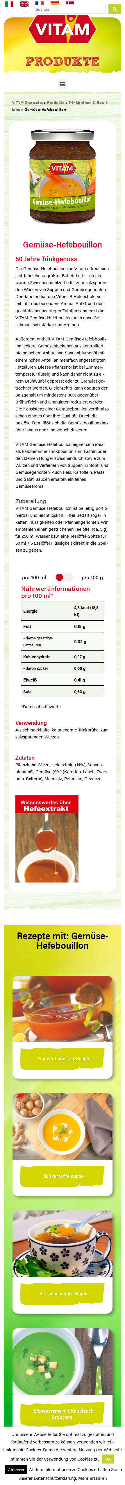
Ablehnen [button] (16, 1469)
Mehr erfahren (92, 1478)
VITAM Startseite (27, 102)
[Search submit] (114, 9)
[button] (62, 84)
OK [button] (107, 1459)
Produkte (55, 102)
